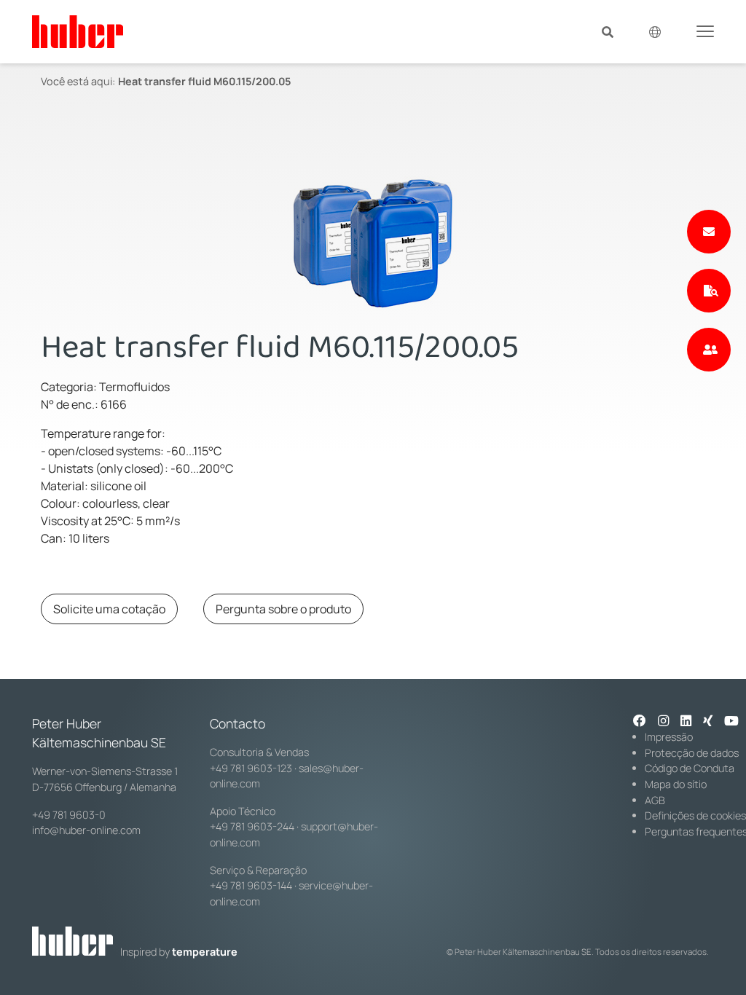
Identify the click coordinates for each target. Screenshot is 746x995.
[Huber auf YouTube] (731, 722)
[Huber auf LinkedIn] (685, 722)
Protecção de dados (692, 753)
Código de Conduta (689, 768)
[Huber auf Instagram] (663, 722)
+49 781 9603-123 (251, 768)
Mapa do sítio (676, 784)
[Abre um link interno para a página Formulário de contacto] (709, 231)
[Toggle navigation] (705, 30)
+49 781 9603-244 (252, 826)
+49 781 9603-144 (251, 885)
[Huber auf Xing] (707, 722)
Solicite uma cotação (109, 609)
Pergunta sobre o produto (283, 609)
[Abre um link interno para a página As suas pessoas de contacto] (709, 349)
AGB (655, 800)
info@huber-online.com (86, 830)
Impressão (669, 737)
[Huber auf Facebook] (639, 722)
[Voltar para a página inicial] (77, 32)
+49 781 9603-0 (69, 815)
